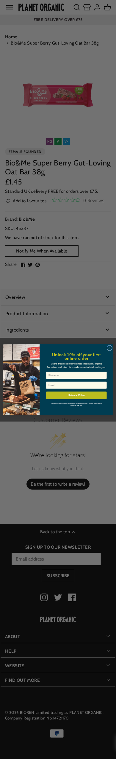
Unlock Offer (76, 395)
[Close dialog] (109, 347)
